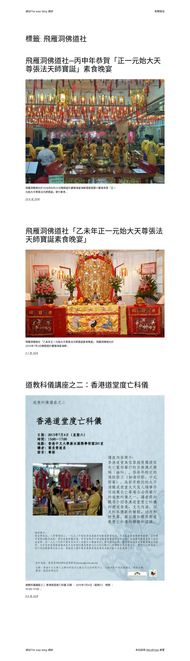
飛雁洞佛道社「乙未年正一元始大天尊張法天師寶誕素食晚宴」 (94, 235)
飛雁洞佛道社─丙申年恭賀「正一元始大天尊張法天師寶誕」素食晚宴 (93, 65)
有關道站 (160, 11)
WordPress (152, 649)
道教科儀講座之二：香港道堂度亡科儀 (86, 385)
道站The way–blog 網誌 (39, 11)
